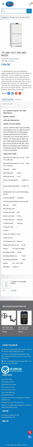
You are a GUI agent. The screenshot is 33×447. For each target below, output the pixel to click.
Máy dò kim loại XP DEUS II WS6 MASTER (8, 328)
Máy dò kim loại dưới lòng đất (14, 306)
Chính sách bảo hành (7, 387)
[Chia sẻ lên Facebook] (8, 93)
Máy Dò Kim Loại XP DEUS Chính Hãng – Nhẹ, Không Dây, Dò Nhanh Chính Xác (23, 328)
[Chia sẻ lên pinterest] (16, 93)
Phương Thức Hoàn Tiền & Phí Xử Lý (12, 402)
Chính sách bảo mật (7, 382)
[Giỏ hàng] (30, 4)
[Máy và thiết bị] (10, 4)
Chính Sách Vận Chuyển (8, 384)
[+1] (19, 93)
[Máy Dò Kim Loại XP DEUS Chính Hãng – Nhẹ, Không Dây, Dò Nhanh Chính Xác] (24, 318)
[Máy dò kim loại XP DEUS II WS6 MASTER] (8, 318)
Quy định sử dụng (6, 379)
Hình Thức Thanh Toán (8, 389)
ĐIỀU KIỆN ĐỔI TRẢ (7, 395)
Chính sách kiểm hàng (8, 392)
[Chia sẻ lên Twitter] (12, 93)
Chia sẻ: (3, 93)
